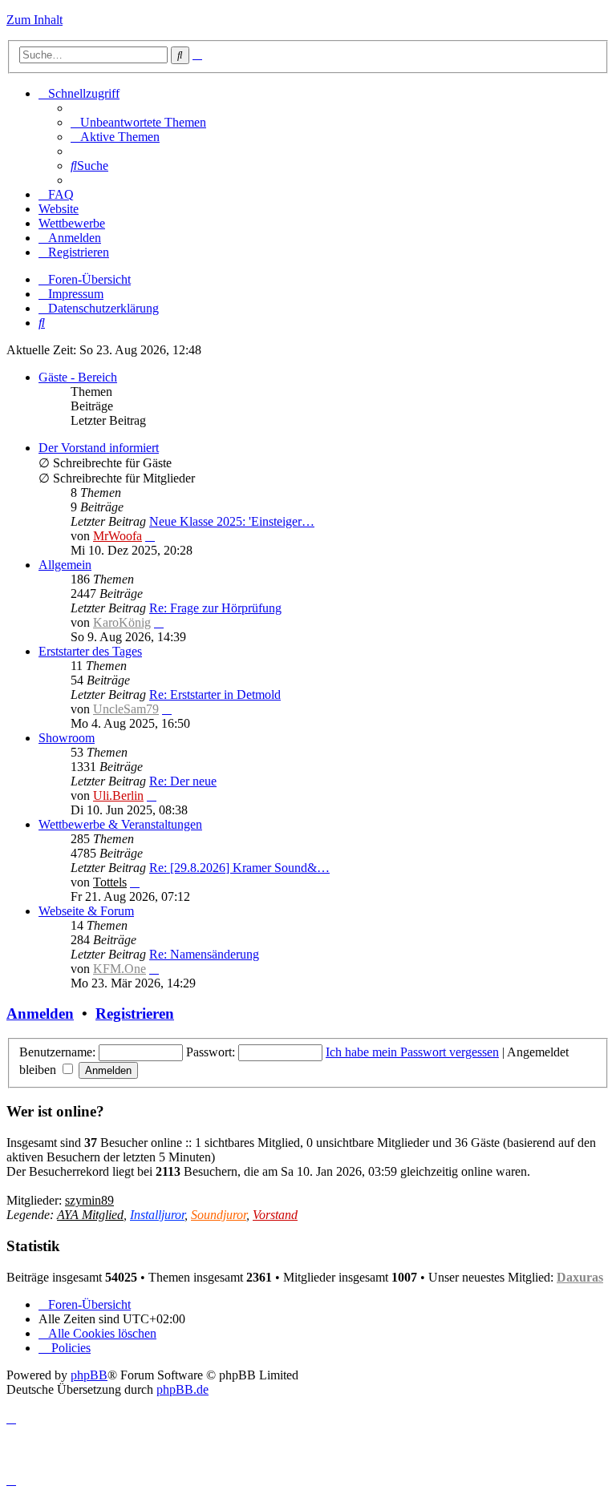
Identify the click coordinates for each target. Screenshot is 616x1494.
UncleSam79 (126, 709)
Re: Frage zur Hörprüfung (215, 608)
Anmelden (40, 1013)
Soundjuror (218, 1214)
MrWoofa (117, 536)
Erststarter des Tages (90, 651)
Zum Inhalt (34, 19)
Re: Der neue (183, 781)
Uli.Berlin (118, 795)
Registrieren (134, 1013)
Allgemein (64, 564)
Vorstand (275, 1214)
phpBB (89, 1375)
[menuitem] (138, 122)
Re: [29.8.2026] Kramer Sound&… (239, 867)
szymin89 (89, 1200)
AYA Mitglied (90, 1214)
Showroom (66, 738)
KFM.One (119, 968)
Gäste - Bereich (77, 377)
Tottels (110, 882)
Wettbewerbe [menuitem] (71, 223)
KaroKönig (122, 622)
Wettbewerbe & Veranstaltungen (120, 824)
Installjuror (157, 1214)
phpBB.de (182, 1389)
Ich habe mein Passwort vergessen (412, 1052)
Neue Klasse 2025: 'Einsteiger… (231, 521)
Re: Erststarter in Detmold (215, 694)
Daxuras (580, 1277)
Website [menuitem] (58, 209)
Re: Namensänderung (204, 954)
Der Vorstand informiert (98, 447)
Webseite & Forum (86, 911)
